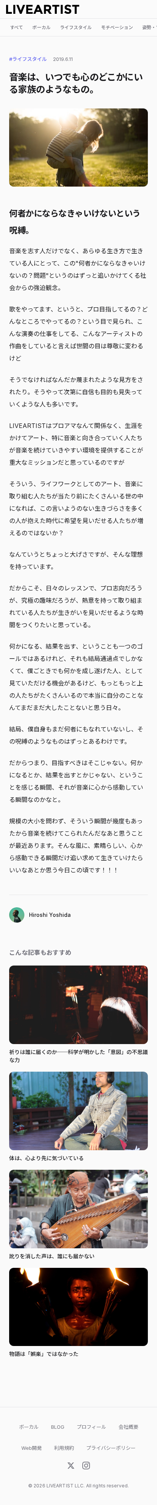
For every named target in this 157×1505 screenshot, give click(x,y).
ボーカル (41, 27)
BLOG (57, 1427)
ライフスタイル (76, 27)
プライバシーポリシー (111, 1448)
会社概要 (128, 1427)
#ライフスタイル (28, 59)
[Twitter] (71, 1467)
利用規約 (64, 1448)
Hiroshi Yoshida (50, 915)
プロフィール (91, 1427)
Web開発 (31, 1448)
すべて (16, 27)
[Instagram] (86, 1467)
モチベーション (117, 27)
